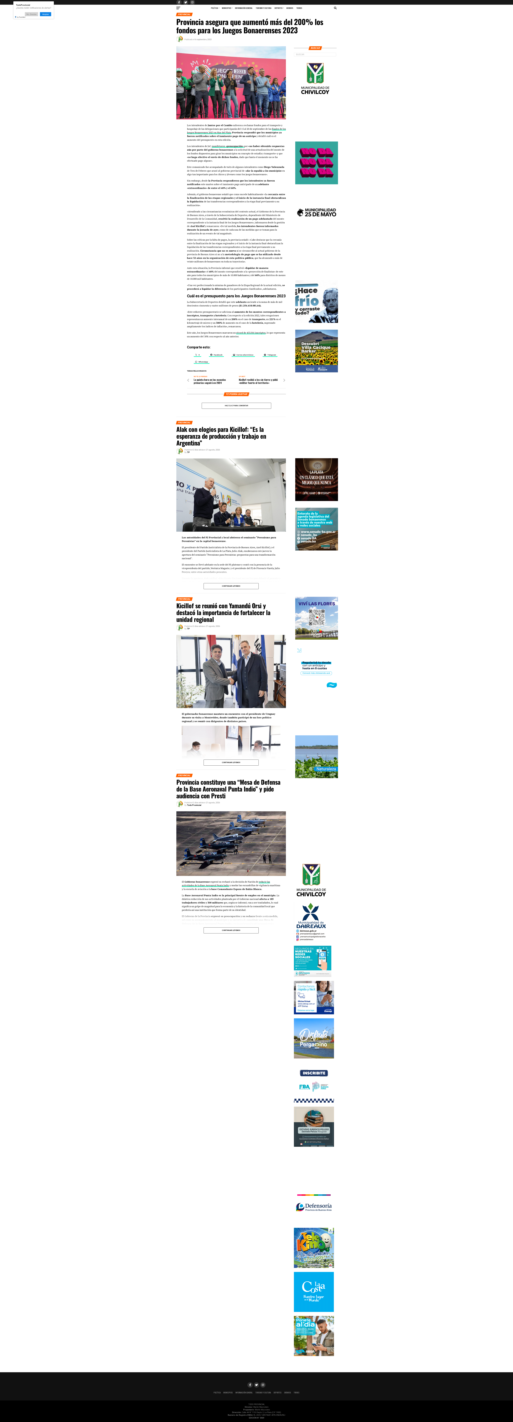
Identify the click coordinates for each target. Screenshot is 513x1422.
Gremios (289, 8)
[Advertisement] (315, 118)
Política (214, 8)
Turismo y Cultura (263, 8)
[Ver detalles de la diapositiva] (316, 163)
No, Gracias (31, 14)
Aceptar (45, 14)
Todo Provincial (194, 805)
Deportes (278, 8)
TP (188, 452)
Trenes (299, 8)
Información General (243, 8)
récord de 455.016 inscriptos (251, 332)
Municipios (226, 8)
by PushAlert (21, 17)
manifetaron (228, 146)
